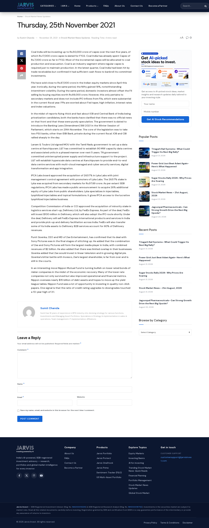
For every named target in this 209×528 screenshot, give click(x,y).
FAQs (106, 6)
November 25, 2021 (48, 38)
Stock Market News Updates (37, 16)
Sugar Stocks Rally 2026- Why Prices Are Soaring (171, 179)
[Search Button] (206, 6)
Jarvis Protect (104, 458)
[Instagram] (34, 475)
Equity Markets (136, 453)
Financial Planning (137, 475)
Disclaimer (188, 522)
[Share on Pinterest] (21, 68)
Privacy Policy (150, 522)
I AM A (64, 6)
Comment (23, 349)
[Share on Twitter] (21, 61)
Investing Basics (137, 458)
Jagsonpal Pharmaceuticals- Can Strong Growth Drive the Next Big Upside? (169, 210)
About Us (120, 6)
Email (20, 397)
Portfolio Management (140, 480)
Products (91, 6)
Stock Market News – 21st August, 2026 (169, 194)
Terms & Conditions (169, 522)
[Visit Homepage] (26, 6)
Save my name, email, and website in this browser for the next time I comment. (57, 410)
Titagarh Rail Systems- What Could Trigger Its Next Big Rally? (170, 150)
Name (21, 383)
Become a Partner (158, 6)
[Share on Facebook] (21, 53)
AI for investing (136, 463)
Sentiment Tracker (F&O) (109, 472)
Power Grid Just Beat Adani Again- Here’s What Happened (170, 165)
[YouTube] (41, 475)
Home (77, 6)
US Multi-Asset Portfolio (109, 477)
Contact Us (137, 6)
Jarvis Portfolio (104, 453)
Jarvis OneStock (105, 463)
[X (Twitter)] (27, 475)
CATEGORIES (47, 6)
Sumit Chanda (27, 38)
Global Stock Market (139, 493)
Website (81, 397)
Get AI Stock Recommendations (165, 119)
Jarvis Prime (103, 467)
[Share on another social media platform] (21, 75)
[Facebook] (19, 475)
